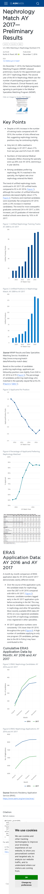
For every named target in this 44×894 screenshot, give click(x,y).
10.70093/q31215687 (11, 61)
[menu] (6, 3)
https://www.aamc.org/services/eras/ (18, 798)
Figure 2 (6, 198)
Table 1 (14, 383)
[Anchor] (29, 122)
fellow (13, 44)
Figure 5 (28, 593)
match (6, 44)
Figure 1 (30, 189)
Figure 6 (29, 630)
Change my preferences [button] (26, 883)
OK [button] (26, 877)
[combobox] (37, 3)
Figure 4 (7, 383)
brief (20, 44)
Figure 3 (21, 375)
